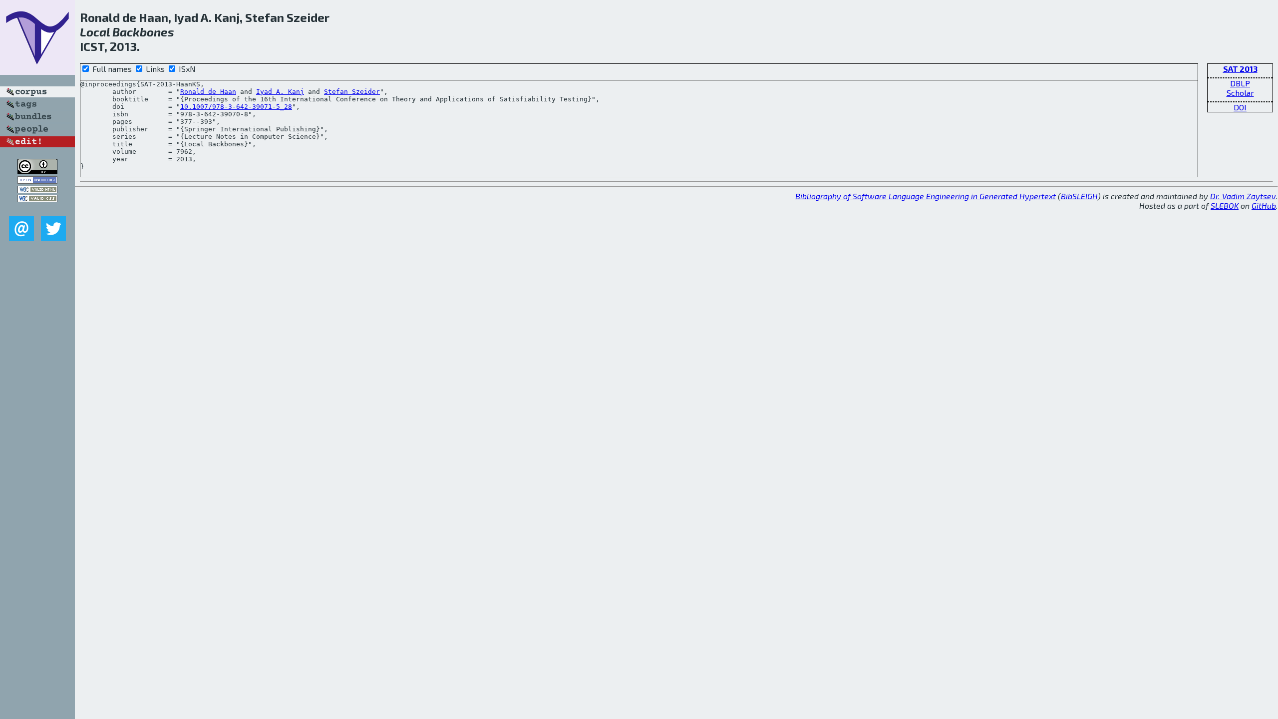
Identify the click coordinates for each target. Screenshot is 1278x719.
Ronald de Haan (208, 91)
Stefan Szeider (352, 91)
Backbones (143, 31)
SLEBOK (1225, 205)
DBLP (1240, 83)
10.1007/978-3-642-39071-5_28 (236, 106)
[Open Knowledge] (37, 180)
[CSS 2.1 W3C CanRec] (37, 209)
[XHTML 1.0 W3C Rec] (37, 190)
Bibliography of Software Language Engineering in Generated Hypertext (925, 196)
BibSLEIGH (1079, 196)
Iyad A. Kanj (280, 91)
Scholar (1240, 92)
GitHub (1264, 205)
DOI (1240, 107)
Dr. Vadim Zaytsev (1243, 196)
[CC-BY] (37, 171)
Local (95, 31)
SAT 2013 (1240, 68)
